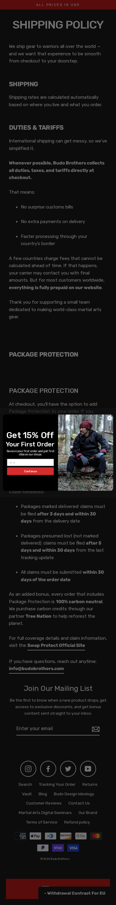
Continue (30, 471)
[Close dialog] (109, 418)
